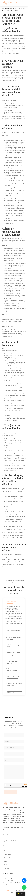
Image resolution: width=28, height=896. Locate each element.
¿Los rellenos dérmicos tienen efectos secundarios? (12, 654)
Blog (5, 861)
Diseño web (10, 890)
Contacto (6, 865)
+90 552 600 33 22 (8, 880)
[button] (24, 3)
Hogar (6, 851)
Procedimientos (8, 858)
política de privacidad (10, 841)
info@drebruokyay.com (9, 878)
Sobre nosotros (8, 854)
